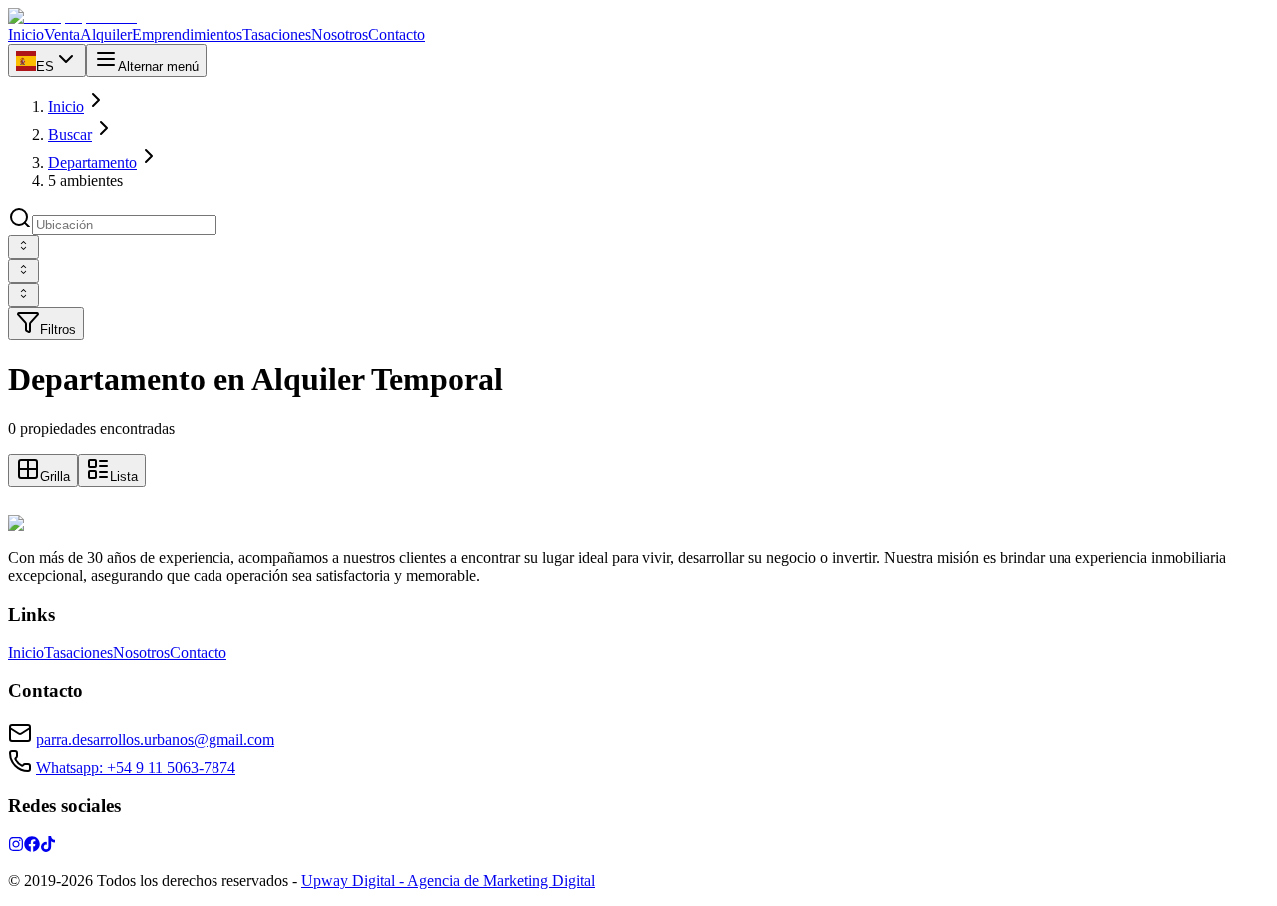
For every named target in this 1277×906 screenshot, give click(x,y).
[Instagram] (16, 846)
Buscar (70, 134)
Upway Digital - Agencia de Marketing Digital (448, 880)
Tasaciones (78, 652)
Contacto (198, 652)
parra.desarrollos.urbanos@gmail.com (155, 739)
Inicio (66, 106)
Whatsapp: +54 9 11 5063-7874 (135, 767)
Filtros (58, 329)
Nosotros (141, 652)
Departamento (92, 162)
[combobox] (23, 247)
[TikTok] (48, 846)
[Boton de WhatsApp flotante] (20, 505)
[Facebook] (32, 846)
